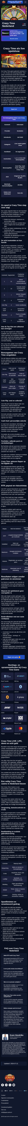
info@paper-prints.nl (6, 1112)
